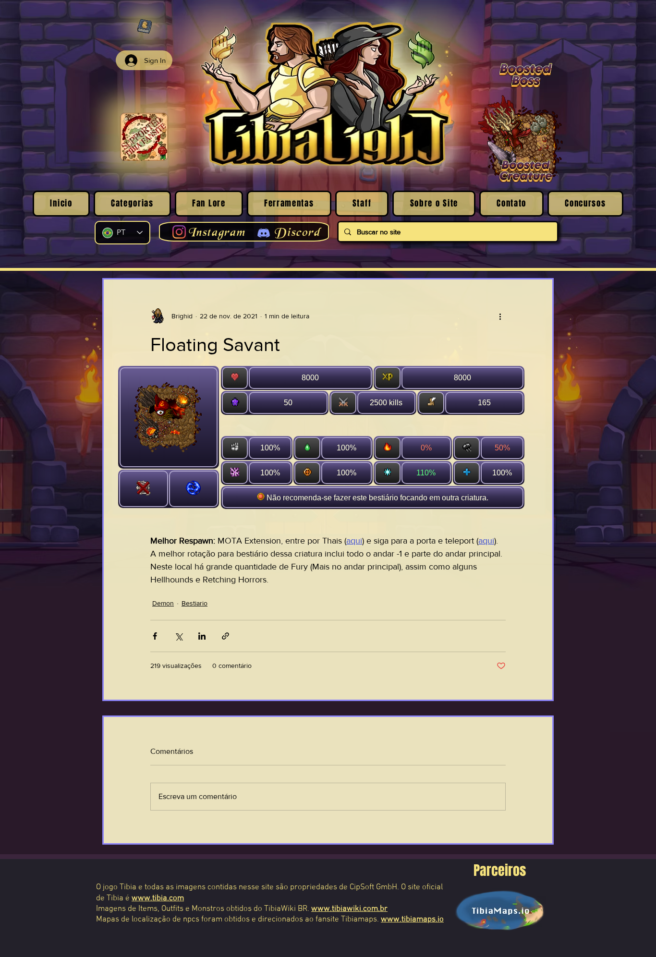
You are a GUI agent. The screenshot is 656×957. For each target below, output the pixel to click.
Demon (163, 603)
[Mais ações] (500, 316)
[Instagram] (179, 232)
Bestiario (194, 603)
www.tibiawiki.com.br (349, 909)
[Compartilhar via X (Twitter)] (178, 636)
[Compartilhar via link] (225, 636)
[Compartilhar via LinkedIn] (202, 636)
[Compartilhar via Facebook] (154, 636)
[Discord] (263, 233)
